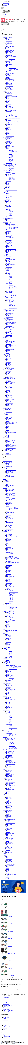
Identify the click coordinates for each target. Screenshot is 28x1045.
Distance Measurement (11, 96)
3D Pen (8, 272)
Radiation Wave (10, 136)
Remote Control (10, 146)
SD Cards (5, 853)
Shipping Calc (6, 437)
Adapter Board (9, 319)
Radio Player (9, 64)
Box (7, 414)
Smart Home (9, 165)
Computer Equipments (11, 422)
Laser (7, 57)
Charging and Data (10, 341)
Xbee (10, 154)
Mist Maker (9, 84)
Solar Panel (8, 240)
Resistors (8, 367)
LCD (7, 183)
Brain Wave (9, 95)
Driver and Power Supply (12, 250)
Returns (5, 1018)
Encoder (8, 127)
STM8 (10, 213)
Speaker (8, 263)
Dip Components (7, 354)
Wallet (7, 405)
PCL (10, 278)
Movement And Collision (12, 116)
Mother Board (9, 403)
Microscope (9, 417)
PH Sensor (8, 133)
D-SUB (8, 391)
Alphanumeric (12, 178)
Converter (8, 141)
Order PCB (8, 441)
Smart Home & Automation (10, 164)
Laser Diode (9, 365)
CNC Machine (9, 291)
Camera (8, 172)
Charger (8, 229)
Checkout (5, 5)
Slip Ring (8, 346)
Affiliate (5, 1028)
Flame (7, 101)
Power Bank (9, 412)
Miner (7, 400)
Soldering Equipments (11, 432)
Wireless (8, 148)
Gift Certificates (7, 1026)
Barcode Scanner (10, 51)
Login (4, 14)
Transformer (9, 241)
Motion (8, 131)
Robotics (5, 296)
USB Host (8, 75)
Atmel (10, 215)
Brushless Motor (10, 310)
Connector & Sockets (11, 470)
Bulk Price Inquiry (10, 440)
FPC (7, 394)
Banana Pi (8, 201)
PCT (7, 396)
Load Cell (8, 129)
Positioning (8, 120)
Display (8, 175)
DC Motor (11, 303)
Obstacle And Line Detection (13, 118)
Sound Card (9, 268)
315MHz (11, 155)
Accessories (9, 41)
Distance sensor (9, 312)
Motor (10, 288)
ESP (4, 192)
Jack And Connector (11, 259)
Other (7, 473)
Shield (7, 39)
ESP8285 (8, 197)
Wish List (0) (6, 4)
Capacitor (8, 362)
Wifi (7, 191)
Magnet (8, 428)
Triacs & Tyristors (10, 368)
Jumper (8, 355)
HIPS (10, 281)
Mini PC (8, 409)
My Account (6, 1035)
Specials (5, 1029)
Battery (8, 223)
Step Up (11, 238)
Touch (7, 123)
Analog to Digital (10, 50)
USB (7, 347)
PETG (10, 276)
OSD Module (9, 315)
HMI (7, 182)
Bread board (9, 320)
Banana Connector (10, 382)
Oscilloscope (9, 419)
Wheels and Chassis (10, 297)
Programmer (9, 220)
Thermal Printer (9, 89)
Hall (7, 105)
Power (10, 114)
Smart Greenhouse (7, 36)
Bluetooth (8, 139)
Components (9, 283)
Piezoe (7, 119)
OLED (7, 184)
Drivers (11, 285)
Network (8, 145)
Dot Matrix (8, 181)
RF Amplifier (9, 163)
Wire (7, 324)
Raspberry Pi (6, 42)
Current (11, 113)
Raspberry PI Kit (10, 333)
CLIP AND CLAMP (11, 322)
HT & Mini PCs (7, 408)
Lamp (7, 251)
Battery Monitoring (13, 227)
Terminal (8, 386)
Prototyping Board (10, 323)
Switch (7, 74)
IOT (4, 188)
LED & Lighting (7, 242)
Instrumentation (9, 83)
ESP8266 (8, 195)
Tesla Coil (8, 88)
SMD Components (8, 369)
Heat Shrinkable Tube (11, 345)
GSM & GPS (9, 142)
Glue (7, 415)
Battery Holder (9, 383)
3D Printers (6, 269)
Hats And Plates (10, 46)
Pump (7, 421)
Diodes (8, 363)
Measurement (9, 111)
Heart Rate (8, 106)
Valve (7, 436)
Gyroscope (8, 104)
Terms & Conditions (11, 448)
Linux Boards (6, 200)
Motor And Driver (13, 295)
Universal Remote (13, 166)
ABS (10, 274)
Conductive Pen (10, 327)
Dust (7, 97)
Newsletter (5, 1038)
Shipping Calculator (10, 442)
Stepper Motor (12, 306)
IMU (7, 128)
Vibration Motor (13, 308)
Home (4, 33)
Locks (7, 427)
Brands (5, 1025)
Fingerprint (8, 100)
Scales (7, 431)
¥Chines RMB (7, 10)
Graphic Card (9, 401)
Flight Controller (10, 313)
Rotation (8, 71)
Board (7, 38)
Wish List (5, 1037)
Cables (5, 337)
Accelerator (9, 92)
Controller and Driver (11, 249)
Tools (5, 413)
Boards (8, 209)
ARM (5, 208)
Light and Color (10, 107)
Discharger (8, 231)
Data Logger (9, 52)
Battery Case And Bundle (15, 226)
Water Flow (9, 124)
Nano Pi (8, 202)
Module (11, 60)
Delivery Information (11, 445)
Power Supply (7, 222)
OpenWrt (8, 205)
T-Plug (7, 385)
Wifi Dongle (12, 152)
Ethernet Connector (10, 392)
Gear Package (9, 299)
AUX (7, 340)
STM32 (11, 211)
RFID (8, 66)
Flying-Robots (6, 467)
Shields (8, 199)
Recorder (8, 261)
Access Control (12, 68)
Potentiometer (9, 86)
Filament (8, 273)
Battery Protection (13, 228)
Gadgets (5, 410)
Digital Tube (9, 174)
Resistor (8, 372)
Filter (7, 232)
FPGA (10, 210)
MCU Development (8, 218)
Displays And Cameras (9, 170)
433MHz (11, 156)
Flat (7, 351)
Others (7, 132)
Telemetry (8, 477)
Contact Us (6, 3)
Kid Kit (8, 332)
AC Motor (11, 301)
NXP (10, 214)
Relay (7, 65)
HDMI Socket (9, 395)
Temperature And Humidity (12, 122)
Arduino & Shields (8, 37)
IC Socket (8, 364)
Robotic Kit (9, 335)
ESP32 (7, 193)
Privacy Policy (9, 446)
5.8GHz (11, 157)
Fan (7, 424)
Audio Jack (8, 381)
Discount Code (9, 449)
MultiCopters (6, 309)
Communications (7, 137)
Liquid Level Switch (11, 110)
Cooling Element (10, 423)
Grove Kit (8, 331)
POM (10, 277)
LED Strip (8, 246)
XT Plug (8, 389)
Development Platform (11, 190)
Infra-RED (8, 143)
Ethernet (8, 350)
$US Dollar (6, 12)
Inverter (8, 233)
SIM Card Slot (9, 398)
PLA (10, 279)
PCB (7, 254)
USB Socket (9, 387)
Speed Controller (10, 476)
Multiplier (8, 62)
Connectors (8, 376)
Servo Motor (12, 305)
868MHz (11, 159)
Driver (7, 187)
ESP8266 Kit (9, 336)
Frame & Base (9, 472)
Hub (7, 82)
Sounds (5, 255)
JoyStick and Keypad (11, 56)
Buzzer (8, 258)
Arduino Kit (9, 329)
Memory (8, 61)
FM (10, 161)
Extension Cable (10, 349)
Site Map (5, 1020)
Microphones (9, 267)
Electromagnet (9, 98)
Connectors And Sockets (9, 378)
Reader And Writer (13, 69)
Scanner (8, 186)
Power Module (9, 317)
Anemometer (9, 93)
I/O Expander (9, 55)
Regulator (8, 236)
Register (5, 16)
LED (7, 252)
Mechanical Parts (13, 287)
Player (7, 260)
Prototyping (6, 318)
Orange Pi (8, 206)
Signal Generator (10, 73)
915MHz (11, 160)
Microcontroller (9, 377)
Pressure (8, 134)
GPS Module (9, 314)
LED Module (9, 245)
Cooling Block (10, 79)
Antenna (8, 138)
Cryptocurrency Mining (9, 399)
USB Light (8, 247)
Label (7, 426)
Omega (8, 204)
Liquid (7, 109)
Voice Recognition (10, 264)
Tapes (7, 433)
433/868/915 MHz (13, 151)
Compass (8, 125)
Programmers (9, 217)
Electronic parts (6, 459)
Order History (6, 1036)
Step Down (11, 237)
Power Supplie (9, 404)
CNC (5, 290)
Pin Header (8, 358)
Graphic (11, 177)
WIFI (7, 147)
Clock (7, 77)
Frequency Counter (10, 53)
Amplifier (8, 256)
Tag (10, 70)
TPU (10, 282)
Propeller (8, 475)
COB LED (8, 243)
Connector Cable (10, 342)
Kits (4, 328)
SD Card (8, 87)
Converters (8, 78)
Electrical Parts (12, 286)
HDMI (7, 353)
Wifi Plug (11, 168)
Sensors (5, 91)
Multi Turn (8, 356)
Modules (5, 48)
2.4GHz (11, 150)
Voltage (11, 115)
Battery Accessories (11, 224)
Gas (7, 102)
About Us (8, 444)
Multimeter (8, 418)
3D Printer (8, 270)
